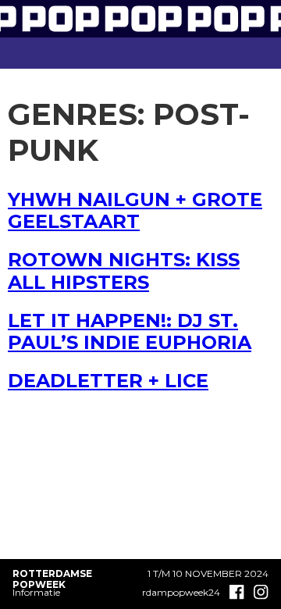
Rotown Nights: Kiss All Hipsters (124, 271)
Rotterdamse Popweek (52, 579)
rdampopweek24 (181, 592)
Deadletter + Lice (108, 380)
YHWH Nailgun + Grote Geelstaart (135, 210)
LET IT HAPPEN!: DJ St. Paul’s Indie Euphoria (129, 331)
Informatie (36, 592)
